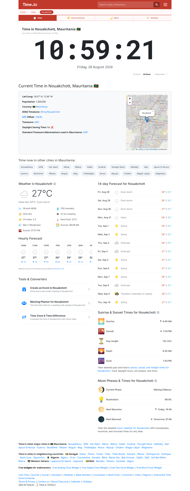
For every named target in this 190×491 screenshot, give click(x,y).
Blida (104, 457)
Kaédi (89, 167)
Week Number (83, 474)
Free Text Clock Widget (122, 467)
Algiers (64, 457)
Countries (127, 474)
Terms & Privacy (26, 481)
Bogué (64, 173)
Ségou (130, 461)
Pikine (91, 454)
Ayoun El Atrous (161, 167)
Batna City (114, 457)
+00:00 (38, 117)
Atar (146, 167)
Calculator (56, 474)
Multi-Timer (114, 474)
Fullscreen (161, 74)
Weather (152, 17)
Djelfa (140, 457)
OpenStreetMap (152, 149)
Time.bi (30, 484)
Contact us (43, 481)
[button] (147, 120)
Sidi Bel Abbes (158, 457)
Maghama (160, 173)
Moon (114, 17)
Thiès (107, 454)
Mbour (141, 454)
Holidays (87, 481)
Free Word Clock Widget (149, 467)
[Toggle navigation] (165, 4)
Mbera (78, 167)
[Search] (156, 5)
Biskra (21, 461)
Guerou (24, 173)
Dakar (83, 454)
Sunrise (35, 474)
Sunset (45, 474)
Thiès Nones (118, 454)
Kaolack (131, 454)
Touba (99, 454)
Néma (66, 167)
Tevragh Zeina (118, 167)
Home (22, 12)
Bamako (100, 461)
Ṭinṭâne (127, 173)
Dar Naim (53, 167)
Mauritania (41, 106)
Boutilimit (38, 173)
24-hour (147, 74)
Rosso (103, 173)
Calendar (75, 481)
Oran (72, 457)
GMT (36, 122)
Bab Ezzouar (128, 457)
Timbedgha (88, 173)
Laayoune (78, 461)
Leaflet (140, 149)
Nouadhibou (27, 167)
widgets (28, 467)
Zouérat (102, 167)
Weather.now (59, 269)
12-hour (136, 74)
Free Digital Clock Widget (95, 467)
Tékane (52, 173)
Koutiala (120, 461)
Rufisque (166, 454)
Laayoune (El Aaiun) (61, 461)
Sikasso (110, 461)
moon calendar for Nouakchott (133, 428)
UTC (24, 117)
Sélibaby (134, 167)
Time (37, 17)
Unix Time (23, 474)
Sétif (147, 457)
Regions (147, 474)
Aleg (75, 173)
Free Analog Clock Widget (65, 467)
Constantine (83, 457)
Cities (33, 12)
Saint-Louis (25, 457)
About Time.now (60, 481)
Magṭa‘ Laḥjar (143, 173)
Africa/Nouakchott (50, 111)
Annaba (96, 457)
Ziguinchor (39, 457)
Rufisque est (153, 454)
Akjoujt (114, 173)
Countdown (99, 474)
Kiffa (41, 167)
